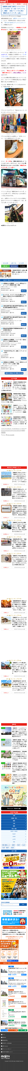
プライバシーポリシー (6, 1049)
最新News (8, 4)
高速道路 (3, 432)
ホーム (3, 1034)
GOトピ (2, 4)
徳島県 (19, 16)
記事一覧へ (14, 263)
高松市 (18, 845)
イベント (3, 430)
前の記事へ (6, 263)
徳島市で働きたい (8, 280)
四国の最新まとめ (6, 845)
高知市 (12, 847)
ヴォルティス (9, 430)
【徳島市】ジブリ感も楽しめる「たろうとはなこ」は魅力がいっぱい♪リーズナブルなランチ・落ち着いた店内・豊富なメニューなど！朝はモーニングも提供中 (19, 668)
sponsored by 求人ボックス (19, 280)
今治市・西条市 (5, 847)
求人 (14, 4)
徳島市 (13, 845)
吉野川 (23, 430)
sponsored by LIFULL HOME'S (18, 963)
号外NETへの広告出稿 (6, 1043)
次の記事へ (22, 263)
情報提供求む (5, 1040)
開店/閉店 (19, 4)
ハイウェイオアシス (17, 430)
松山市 (23, 845)
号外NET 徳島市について (7, 1051)
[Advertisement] (14, 452)
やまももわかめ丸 (10, 434)
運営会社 (4, 1037)
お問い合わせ (5, 1046)
